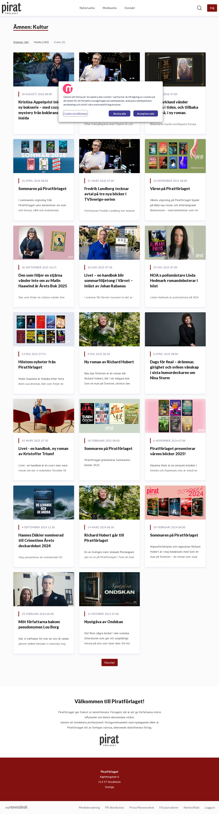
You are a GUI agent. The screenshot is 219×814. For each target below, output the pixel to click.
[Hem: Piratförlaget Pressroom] (11, 8)
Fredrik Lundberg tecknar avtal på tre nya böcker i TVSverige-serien (106, 194)
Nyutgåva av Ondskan (103, 621)
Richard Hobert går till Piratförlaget (104, 538)
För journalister (168, 807)
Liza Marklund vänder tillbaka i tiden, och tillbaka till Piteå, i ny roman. (174, 107)
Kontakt (130, 8)
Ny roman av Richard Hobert (109, 361)
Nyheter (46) (21, 42)
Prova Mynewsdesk (141, 807)
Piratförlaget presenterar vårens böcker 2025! (172, 451)
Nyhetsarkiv (87, 8)
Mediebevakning (89, 807)
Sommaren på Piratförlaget (42, 188)
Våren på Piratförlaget (170, 188)
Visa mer (109, 662)
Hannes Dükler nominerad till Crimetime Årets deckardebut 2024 (40, 540)
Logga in (210, 807)
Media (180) (41, 42)
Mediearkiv (110, 8)
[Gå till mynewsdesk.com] (16, 807)
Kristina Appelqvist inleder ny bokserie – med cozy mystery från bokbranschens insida (43, 110)
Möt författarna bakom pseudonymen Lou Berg (39, 624)
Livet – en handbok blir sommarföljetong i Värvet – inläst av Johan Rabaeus (108, 280)
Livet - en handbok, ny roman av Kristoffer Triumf (43, 451)
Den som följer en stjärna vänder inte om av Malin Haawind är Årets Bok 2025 (42, 280)
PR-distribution (114, 807)
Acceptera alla (145, 113)
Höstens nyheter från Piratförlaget (37, 364)
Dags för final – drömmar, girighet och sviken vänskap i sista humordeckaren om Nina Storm (174, 369)
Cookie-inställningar (75, 113)
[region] (111, 101)
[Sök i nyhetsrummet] (199, 8)
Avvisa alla (119, 113)
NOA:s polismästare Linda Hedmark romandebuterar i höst (174, 280)
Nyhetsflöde (191, 807)
